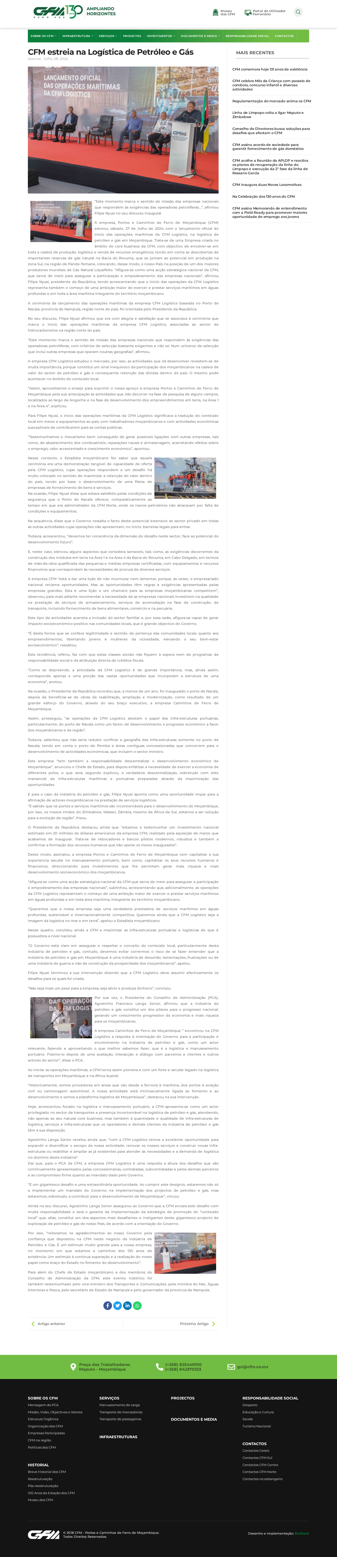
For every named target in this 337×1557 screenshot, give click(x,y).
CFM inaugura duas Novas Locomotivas (266, 184)
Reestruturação (40, 1479)
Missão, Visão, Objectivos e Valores (55, 1412)
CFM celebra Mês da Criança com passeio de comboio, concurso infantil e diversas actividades (271, 85)
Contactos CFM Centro (260, 1465)
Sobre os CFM (42, 36)
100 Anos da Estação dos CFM (51, 1493)
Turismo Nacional (257, 1426)
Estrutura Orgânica (43, 1419)
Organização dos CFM (45, 1426)
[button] (298, 12)
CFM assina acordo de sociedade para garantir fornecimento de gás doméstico (268, 146)
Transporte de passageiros (120, 1419)
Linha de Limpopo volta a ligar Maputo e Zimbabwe (268, 114)
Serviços (106, 36)
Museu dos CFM (40, 1500)
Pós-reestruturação (43, 1486)
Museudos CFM (228, 12)
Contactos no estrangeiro (262, 1479)
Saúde (248, 1419)
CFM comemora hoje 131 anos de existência (270, 69)
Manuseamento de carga (119, 1405)
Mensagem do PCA (43, 1405)
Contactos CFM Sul (257, 1458)
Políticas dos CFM (42, 1447)
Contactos (284, 36)
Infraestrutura (76, 36)
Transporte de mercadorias (120, 1412)
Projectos (132, 36)
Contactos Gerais (256, 1450)
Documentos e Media (199, 36)
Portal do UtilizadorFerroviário (269, 12)
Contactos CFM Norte (259, 1472)
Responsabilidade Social (247, 36)
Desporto (250, 1405)
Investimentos (159, 36)
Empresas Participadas (46, 1433)
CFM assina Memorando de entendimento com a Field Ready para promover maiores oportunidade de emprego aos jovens (269, 212)
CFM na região (39, 1440)
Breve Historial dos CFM (47, 1472)
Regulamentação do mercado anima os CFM (271, 101)
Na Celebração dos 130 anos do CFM (263, 196)
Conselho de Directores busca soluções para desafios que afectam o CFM (271, 130)
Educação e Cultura (258, 1412)
